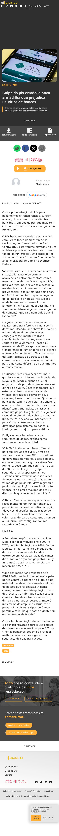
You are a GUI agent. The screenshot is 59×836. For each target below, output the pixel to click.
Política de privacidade (12, 791)
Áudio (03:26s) (34, 168)
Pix (15, 85)
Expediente (48, 791)
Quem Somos (11, 766)
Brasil (6, 85)
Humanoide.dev (43, 796)
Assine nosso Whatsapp (21, 732)
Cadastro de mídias (38, 698)
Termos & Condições (33, 791)
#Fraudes (8, 645)
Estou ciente (36, 818)
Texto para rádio (29, 134)
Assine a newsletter (18, 725)
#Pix (6, 650)
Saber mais (48, 817)
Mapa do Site (11, 770)
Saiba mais (13, 698)
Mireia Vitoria (42, 184)
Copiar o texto (50, 135)
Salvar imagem (9, 134)
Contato (8, 774)
